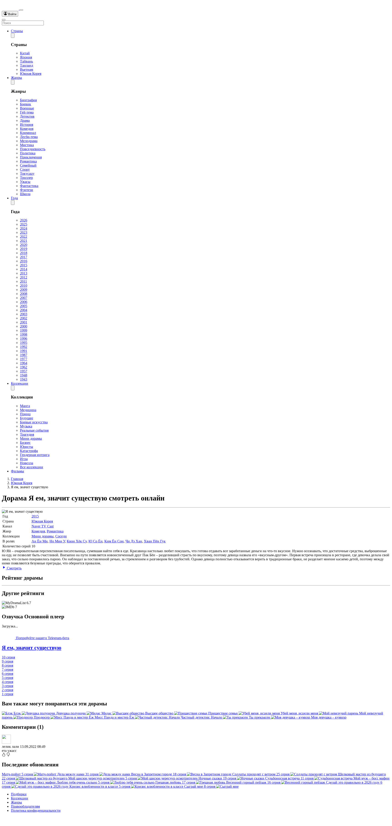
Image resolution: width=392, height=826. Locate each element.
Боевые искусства (34, 422)
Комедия (26, 129)
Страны (17, 31)
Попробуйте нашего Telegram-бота (42, 638)
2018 (23, 253)
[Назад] (13, 35)
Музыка (26, 426)
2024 (23, 228)
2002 (23, 318)
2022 (23, 236)
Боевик (25, 104)
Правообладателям (25, 806)
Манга (25, 406)
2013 (23, 273)
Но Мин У (57, 541)
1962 (23, 367)
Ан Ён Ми (40, 541)
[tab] (196, 648)
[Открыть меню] (3, 19)
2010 (23, 285)
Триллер (26, 178)
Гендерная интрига (34, 455)
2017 (23, 257)
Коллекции (19, 383)
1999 (23, 330)
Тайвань (26, 61)
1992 (23, 347)
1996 (23, 338)
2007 (23, 298)
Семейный (28, 165)
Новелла (26, 463)
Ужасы (25, 182)
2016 (23, 261)
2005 (23, 306)
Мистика (27, 145)
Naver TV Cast (43, 526)
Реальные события (34, 430)
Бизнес (25, 443)
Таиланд (26, 65)
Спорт (25, 169)
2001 (23, 322)
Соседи (61, 536)
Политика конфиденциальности (36, 810)
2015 (23, 265)
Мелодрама (28, 141)
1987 (23, 355)
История (26, 124)
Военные (27, 108)
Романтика (28, 161)
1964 (23, 363)
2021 (23, 241)
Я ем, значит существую (31, 648)
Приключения (31, 157)
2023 (23, 232)
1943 (23, 379)
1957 (23, 371)
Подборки (19, 794)
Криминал (28, 133)
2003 (23, 314)
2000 (23, 326)
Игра (24, 459)
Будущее (26, 418)
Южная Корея (30, 73)
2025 (23, 224)
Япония (26, 57)
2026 (23, 220)
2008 (23, 294)
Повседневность (32, 149)
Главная (17, 479)
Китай (25, 53)
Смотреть (14, 568)
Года (14, 198)
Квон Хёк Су (77, 541)
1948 (23, 375)
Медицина (28, 410)
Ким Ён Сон (114, 541)
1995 (23, 343)
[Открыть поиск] (21, 10)
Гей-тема (27, 112)
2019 (23, 249)
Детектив (27, 116)
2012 (23, 277)
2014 (23, 269)
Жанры (16, 78)
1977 (23, 359)
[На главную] (11, 9)
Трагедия (27, 434)
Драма (25, 120)
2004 (23, 310)
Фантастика (29, 186)
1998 (23, 334)
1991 (23, 351)
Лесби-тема (29, 137)
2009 (23, 290)
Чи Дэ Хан (133, 541)
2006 (23, 302)
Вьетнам (26, 69)
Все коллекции (31, 467)
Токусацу (27, 173)
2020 (23, 245)
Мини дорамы (31, 438)
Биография (28, 100)
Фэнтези (26, 190)
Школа (25, 194)
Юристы (26, 447)
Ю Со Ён (95, 541)
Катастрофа (29, 451)
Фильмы (17, 471)
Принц (25, 414)
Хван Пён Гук (155, 541)
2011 (23, 281)
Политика (27, 153)
